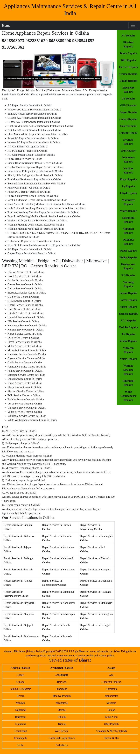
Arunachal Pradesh (61, 667)
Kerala (20, 695)
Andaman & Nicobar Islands (111, 731)
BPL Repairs (128, 60)
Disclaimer (20, 651)
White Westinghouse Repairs (128, 395)
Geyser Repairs (128, 112)
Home (6, 25)
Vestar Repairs (128, 341)
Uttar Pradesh (111, 723)
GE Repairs (128, 98)
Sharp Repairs (128, 306)
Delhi (20, 745)
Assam (111, 667)
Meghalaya (62, 702)
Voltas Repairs (128, 358)
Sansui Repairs (128, 293)
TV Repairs (128, 334)
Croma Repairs (128, 73)
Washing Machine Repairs (128, 369)
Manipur (20, 702)
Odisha (62, 709)
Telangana (20, 723)
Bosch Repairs (128, 53)
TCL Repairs (128, 320)
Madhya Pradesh (62, 695)
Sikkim (62, 716)
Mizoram (111, 702)
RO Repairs (128, 275)
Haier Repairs (128, 125)
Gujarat (20, 681)
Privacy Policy (35, 651)
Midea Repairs (128, 210)
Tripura (62, 723)
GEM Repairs (128, 105)
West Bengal (61, 731)
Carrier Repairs (128, 67)
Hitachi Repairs (128, 132)
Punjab (111, 709)
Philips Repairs (128, 257)
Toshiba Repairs (128, 327)
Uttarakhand (20, 731)
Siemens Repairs (128, 313)
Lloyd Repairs (128, 193)
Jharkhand (61, 688)
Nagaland (20, 709)
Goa (111, 674)
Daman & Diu (111, 738)
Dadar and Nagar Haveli (61, 738)
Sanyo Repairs (128, 299)
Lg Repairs (128, 186)
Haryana (61, 681)
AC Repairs (128, 35)
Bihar (20, 674)
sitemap (8, 651)
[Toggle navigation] (133, 25)
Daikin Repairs (128, 80)
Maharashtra (111, 695)
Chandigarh (20, 738)
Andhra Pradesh (20, 667)
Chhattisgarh (61, 674)
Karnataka (111, 688)
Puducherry (61, 745)
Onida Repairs (128, 250)
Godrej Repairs (128, 119)
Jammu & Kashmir (20, 688)
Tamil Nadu (111, 716)
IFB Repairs (128, 150)
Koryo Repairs (128, 179)
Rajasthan (20, 716)
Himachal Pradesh (111, 681)
